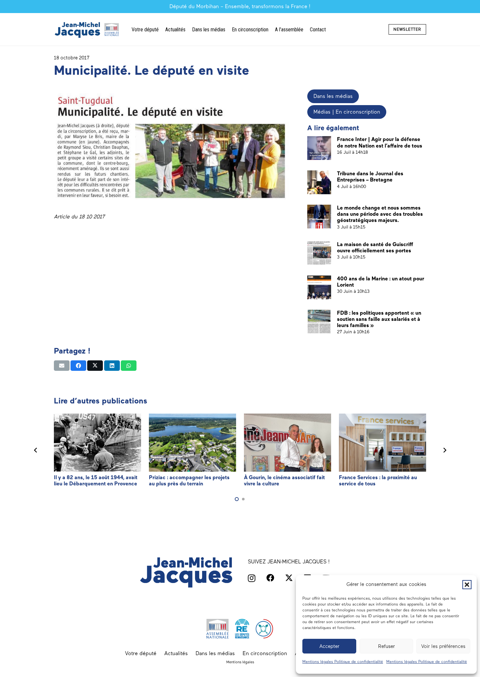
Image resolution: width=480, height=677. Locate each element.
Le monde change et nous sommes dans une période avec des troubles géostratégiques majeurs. (380, 214)
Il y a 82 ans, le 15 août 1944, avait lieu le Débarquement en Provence (95, 480)
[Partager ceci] (78, 365)
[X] (289, 578)
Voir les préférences (443, 646)
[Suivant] (444, 450)
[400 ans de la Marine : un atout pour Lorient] (319, 287)
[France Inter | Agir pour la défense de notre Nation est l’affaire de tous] (319, 148)
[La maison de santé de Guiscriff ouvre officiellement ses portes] (319, 253)
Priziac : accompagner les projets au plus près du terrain (189, 480)
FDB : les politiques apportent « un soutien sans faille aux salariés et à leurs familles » (379, 319)
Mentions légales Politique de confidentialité (342, 661)
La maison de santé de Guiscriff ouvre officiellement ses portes (375, 247)
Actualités (176, 653)
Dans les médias (215, 653)
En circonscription (265, 653)
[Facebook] (270, 578)
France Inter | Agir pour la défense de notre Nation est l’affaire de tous (379, 142)
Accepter (329, 646)
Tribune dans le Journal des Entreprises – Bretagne (370, 176)
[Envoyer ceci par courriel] (62, 365)
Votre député (140, 653)
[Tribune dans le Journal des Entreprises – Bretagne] (319, 182)
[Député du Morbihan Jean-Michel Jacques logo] (87, 30)
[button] (467, 584)
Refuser (386, 646)
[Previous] (35, 450)
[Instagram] (251, 578)
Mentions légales (240, 662)
